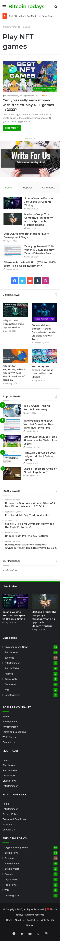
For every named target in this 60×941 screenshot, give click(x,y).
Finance (8, 673)
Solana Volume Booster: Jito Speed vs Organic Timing (39, 202)
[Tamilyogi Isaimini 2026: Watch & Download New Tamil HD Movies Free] (13, 251)
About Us (19, 920)
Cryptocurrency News (16, 647)
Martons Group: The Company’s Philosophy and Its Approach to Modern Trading (44, 619)
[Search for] (56, 8)
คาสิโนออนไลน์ (10, 570)
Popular (27, 187)
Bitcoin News (11, 652)
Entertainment (12, 663)
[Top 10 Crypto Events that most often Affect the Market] (44, 356)
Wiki (6, 689)
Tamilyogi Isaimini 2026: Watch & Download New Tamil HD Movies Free (39, 250)
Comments (48, 187)
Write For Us (9, 737)
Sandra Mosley (12, 95)
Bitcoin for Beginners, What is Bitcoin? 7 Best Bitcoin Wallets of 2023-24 (14, 373)
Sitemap (30, 925)
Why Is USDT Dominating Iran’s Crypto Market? (13, 324)
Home (8, 27)
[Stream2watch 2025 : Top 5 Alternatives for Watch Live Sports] (12, 441)
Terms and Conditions (14, 732)
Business (9, 657)
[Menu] (4, 8)
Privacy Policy (10, 726)
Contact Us (8, 742)
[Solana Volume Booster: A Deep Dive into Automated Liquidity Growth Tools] (44, 312)
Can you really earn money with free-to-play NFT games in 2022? (28, 105)
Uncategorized (12, 695)
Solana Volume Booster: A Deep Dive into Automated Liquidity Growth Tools (44, 332)
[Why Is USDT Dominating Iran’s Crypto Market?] (15, 310)
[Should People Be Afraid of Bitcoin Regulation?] (12, 473)
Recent (9, 187)
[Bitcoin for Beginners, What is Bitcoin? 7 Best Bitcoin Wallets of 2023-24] (15, 356)
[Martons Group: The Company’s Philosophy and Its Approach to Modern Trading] (13, 219)
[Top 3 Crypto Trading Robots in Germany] (12, 410)
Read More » (11, 127)
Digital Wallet (11, 679)
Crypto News (9, 780)
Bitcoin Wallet (11, 668)
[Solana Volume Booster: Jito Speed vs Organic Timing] (13, 203)
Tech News (10, 684)
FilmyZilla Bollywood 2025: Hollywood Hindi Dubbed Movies (40, 456)
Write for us (30, 138)
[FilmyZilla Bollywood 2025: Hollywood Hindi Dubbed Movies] (12, 457)
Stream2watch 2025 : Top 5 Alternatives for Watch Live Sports (40, 440)
